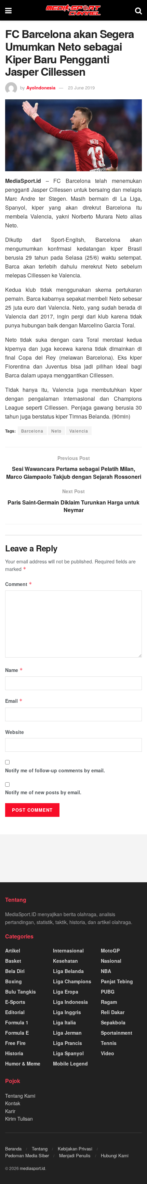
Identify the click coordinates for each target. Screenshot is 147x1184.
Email (14, 700)
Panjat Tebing (117, 981)
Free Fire (15, 1042)
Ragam (109, 1001)
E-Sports (15, 1001)
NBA (106, 971)
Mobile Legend (70, 1063)
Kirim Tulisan (19, 1118)
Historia (14, 1053)
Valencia (78, 431)
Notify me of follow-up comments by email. (55, 770)
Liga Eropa (65, 991)
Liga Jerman (67, 1032)
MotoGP (110, 950)
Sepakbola (113, 1022)
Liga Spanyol (68, 1053)
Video (107, 1053)
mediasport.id (32, 1168)
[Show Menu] (8, 10)
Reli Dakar (112, 1012)
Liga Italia (64, 1022)
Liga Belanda (68, 971)
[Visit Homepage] (73, 10)
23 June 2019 (81, 87)
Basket (13, 960)
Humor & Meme (22, 1063)
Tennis (109, 1042)
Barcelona (32, 431)
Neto (56, 431)
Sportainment (116, 1032)
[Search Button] (138, 10)
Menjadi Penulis (75, 1155)
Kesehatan (65, 960)
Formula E (17, 1032)
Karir (10, 1111)
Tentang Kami (20, 1095)
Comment (18, 584)
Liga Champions (72, 981)
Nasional (111, 960)
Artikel (12, 950)
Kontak (12, 1103)
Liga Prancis (67, 1042)
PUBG (108, 991)
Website (14, 731)
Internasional (68, 950)
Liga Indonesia (70, 1001)
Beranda (13, 1148)
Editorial (15, 1012)
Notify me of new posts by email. (43, 792)
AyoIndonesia (40, 87)
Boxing (13, 981)
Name (14, 669)
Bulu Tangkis (20, 991)
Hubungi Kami (115, 1155)
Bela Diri (15, 971)
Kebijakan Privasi (75, 1148)
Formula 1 (16, 1022)
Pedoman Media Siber (27, 1155)
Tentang (40, 1148)
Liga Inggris (67, 1012)
